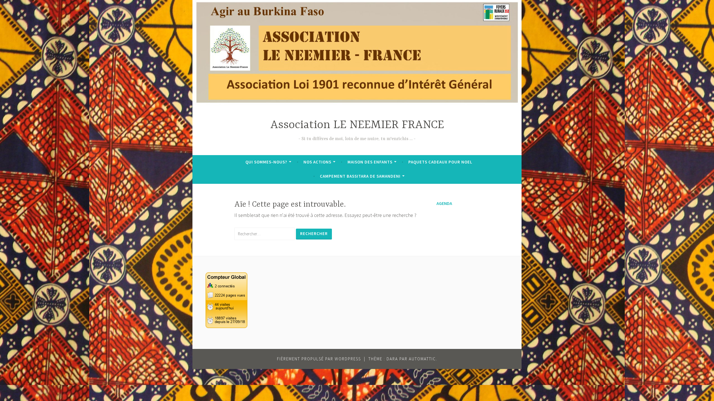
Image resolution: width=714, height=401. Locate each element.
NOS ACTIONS (317, 162)
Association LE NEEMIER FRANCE (357, 125)
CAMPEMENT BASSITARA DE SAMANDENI (360, 176)
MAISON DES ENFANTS (370, 162)
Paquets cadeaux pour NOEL (440, 162)
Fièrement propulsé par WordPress (319, 358)
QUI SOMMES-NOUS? (266, 162)
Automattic (422, 358)
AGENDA (444, 203)
